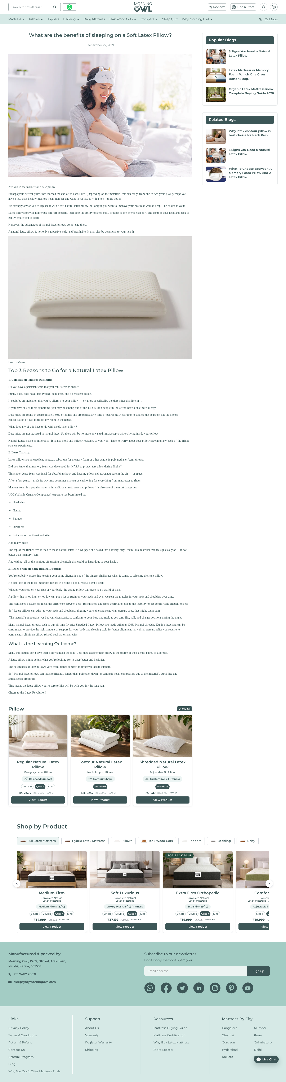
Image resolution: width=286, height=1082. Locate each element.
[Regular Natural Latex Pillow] (38, 736)
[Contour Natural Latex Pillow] (100, 736)
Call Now (271, 19)
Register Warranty (98, 1042)
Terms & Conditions (22, 1035)
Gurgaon (228, 1042)
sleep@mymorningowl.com (35, 982)
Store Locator (163, 1050)
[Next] (269, 883)
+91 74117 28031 (25, 974)
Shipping (91, 1050)
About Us (92, 1028)
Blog (11, 1064)
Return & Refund (20, 1042)
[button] (16, 362)
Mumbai (260, 1028)
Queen (40, 786)
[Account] (263, 7)
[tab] (38, 841)
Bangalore (229, 1028)
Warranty (92, 1035)
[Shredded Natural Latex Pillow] (162, 736)
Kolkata (227, 1057)
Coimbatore (263, 1042)
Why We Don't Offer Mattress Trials (34, 1071)
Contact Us (16, 1050)
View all (185, 709)
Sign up (258, 971)
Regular (27, 786)
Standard (100, 786)
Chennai (228, 1035)
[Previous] (17, 883)
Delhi (258, 1050)
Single (34, 913)
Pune (258, 1035)
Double (47, 913)
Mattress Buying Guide (170, 1028)
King (51, 786)
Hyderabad (230, 1050)
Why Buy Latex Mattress (171, 1042)
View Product (38, 799)
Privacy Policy (18, 1028)
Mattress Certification (169, 1035)
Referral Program (21, 1057)
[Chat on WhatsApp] (69, 7)
